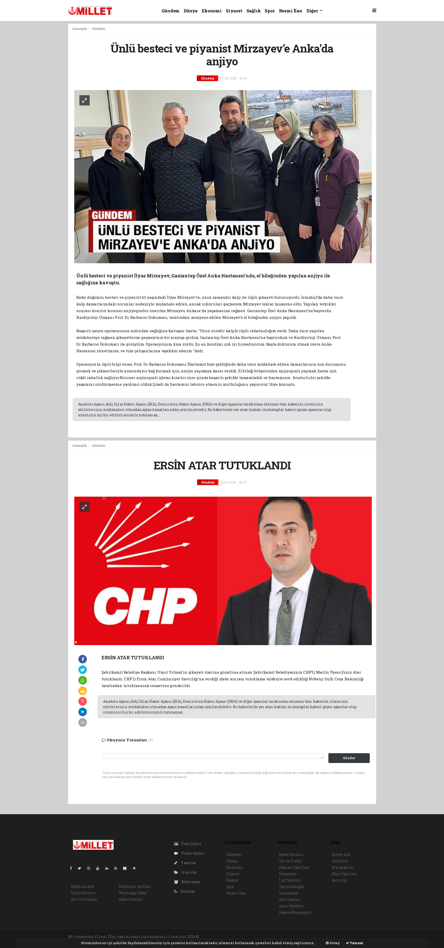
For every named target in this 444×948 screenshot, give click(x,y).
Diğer (313, 10)
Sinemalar (289, 893)
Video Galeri (192, 853)
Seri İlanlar (289, 899)
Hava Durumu (291, 854)
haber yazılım (287, 936)
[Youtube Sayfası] (99, 868)
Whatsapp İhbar (133, 892)
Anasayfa (80, 28)
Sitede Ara (341, 854)
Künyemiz (190, 881)
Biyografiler (343, 867)
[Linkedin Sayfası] (109, 868)
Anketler (340, 860)
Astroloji (339, 880)
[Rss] (117, 868)
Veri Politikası (84, 899)
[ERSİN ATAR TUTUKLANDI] (223, 570)
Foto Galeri (191, 843)
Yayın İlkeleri (83, 892)
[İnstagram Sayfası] (90, 868)
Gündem (171, 10)
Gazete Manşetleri (295, 912)
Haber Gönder (131, 899)
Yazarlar (188, 862)
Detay (334, 943)
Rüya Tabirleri (344, 873)
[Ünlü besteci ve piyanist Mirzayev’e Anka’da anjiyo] (223, 176)
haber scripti (262, 936)
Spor (270, 10)
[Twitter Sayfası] (81, 868)
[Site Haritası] (127, 868)
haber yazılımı (213, 936)
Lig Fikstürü (290, 880)
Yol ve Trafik (290, 860)
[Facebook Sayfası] (73, 868)
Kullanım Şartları (135, 886)
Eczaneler (288, 873)
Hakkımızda (82, 886)
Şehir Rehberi (291, 905)
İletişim (187, 891)
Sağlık (253, 10)
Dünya (191, 10)
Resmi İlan (290, 10)
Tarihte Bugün (291, 886)
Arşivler (189, 872)
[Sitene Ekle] (136, 868)
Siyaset (234, 10)
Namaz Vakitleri (294, 867)
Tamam (356, 943)
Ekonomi (212, 10)
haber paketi (238, 936)
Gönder (349, 758)
